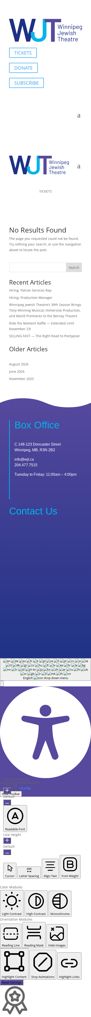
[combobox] (45, 669)
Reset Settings (11, 982)
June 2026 (16, 371)
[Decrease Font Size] (7, 802)
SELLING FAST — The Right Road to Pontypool (44, 336)
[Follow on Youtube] (69, 98)
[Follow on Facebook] (59, 98)
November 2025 (21, 378)
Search (74, 267)
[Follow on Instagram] (78, 98)
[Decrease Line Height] (7, 852)
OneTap (25, 788)
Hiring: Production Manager (30, 297)
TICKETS (23, 53)
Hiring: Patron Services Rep (30, 290)
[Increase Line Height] (7, 841)
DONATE (23, 68)
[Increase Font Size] (7, 791)
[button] (2, 683)
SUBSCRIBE (26, 83)
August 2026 (18, 364)
